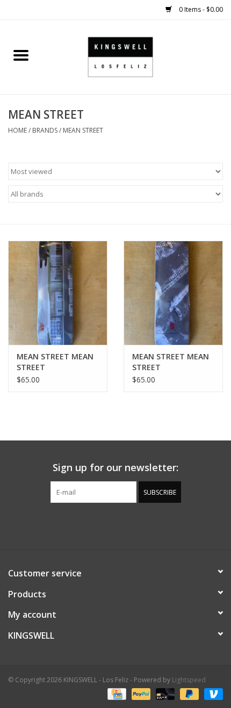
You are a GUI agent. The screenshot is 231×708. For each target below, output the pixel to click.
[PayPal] (140, 693)
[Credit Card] (115, 693)
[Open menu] (21, 55)
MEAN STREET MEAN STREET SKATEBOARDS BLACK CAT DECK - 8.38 (56, 362)
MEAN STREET (83, 130)
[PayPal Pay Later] (188, 693)
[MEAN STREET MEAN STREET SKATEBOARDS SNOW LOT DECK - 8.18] (173, 293)
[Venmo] (211, 693)
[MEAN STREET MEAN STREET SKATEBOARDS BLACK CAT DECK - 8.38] (57, 293)
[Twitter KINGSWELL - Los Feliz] (96, 524)
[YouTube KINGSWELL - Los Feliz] (115, 524)
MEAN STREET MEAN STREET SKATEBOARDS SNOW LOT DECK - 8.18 (171, 362)
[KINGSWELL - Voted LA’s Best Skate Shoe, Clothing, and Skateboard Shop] (136, 56)
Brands (44, 130)
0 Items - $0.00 (200, 9)
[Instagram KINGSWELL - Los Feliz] (154, 524)
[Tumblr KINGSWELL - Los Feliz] (134, 524)
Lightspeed (189, 679)
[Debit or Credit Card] (164, 693)
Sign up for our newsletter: (115, 467)
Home (17, 130)
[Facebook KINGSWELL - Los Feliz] (76, 524)
